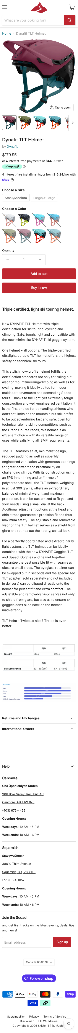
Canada (37, 962)
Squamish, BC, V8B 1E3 (19, 872)
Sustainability (15, 1016)
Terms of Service (55, 1016)
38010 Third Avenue (16, 864)
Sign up (62, 942)
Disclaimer (27, 1021)
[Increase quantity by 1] (40, 259)
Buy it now (39, 288)
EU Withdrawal (48, 1021)
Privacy (34, 1016)
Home (6, 33)
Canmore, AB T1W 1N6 (18, 802)
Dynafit (12, 146)
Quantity (8, 250)
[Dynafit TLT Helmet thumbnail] (9, 123)
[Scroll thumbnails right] (71, 123)
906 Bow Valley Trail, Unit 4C (23, 794)
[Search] (69, 20)
